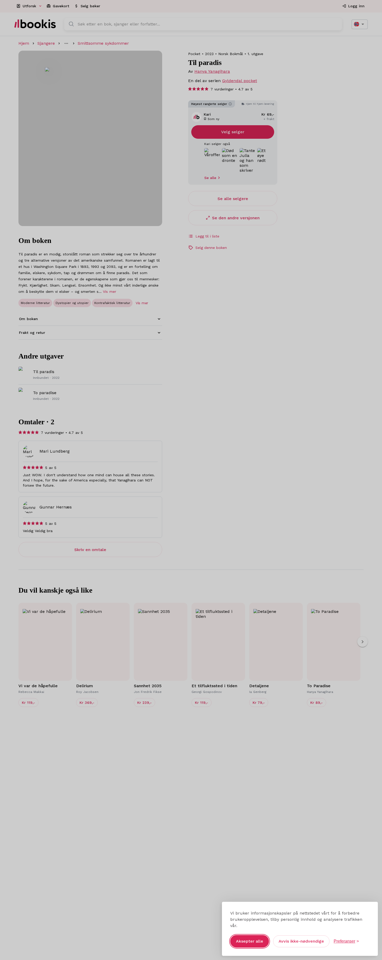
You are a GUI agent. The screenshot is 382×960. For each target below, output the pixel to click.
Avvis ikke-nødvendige (301, 941)
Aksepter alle (249, 941)
